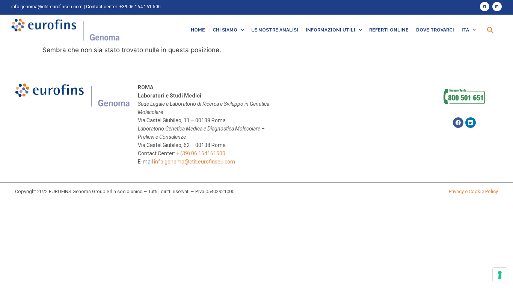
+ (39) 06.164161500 (200, 153)
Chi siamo (225, 30)
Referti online (389, 30)
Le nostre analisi (274, 30)
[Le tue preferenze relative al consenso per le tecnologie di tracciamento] (500, 275)
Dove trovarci (435, 30)
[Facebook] (484, 6)
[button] (490, 30)
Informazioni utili (330, 30)
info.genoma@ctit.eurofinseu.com (47, 6)
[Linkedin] (497, 6)
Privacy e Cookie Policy (473, 191)
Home (198, 30)
